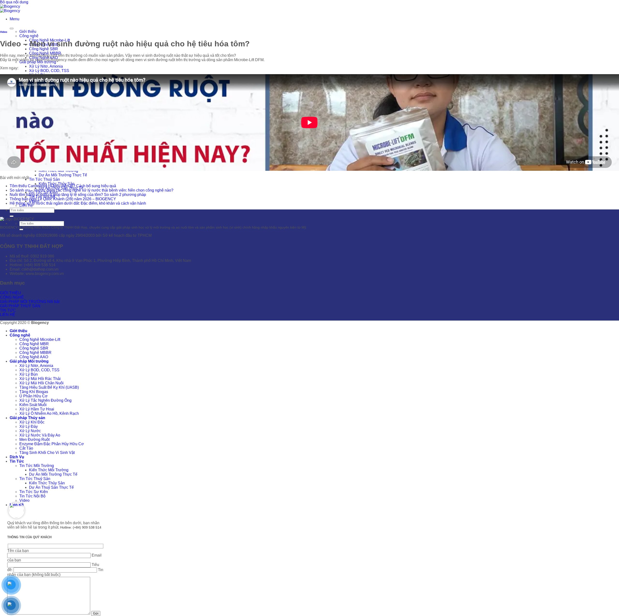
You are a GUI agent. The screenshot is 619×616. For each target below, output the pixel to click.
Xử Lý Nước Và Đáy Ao (39, 435)
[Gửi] (12, 216)
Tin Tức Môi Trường (36, 466)
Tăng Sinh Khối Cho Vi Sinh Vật (47, 453)
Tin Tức (17, 461)
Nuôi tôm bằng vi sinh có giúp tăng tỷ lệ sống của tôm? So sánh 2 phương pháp (78, 195)
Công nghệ (28, 36)
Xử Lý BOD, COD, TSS (49, 71)
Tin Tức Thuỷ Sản (44, 179)
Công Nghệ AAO (33, 357)
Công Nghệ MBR (34, 344)
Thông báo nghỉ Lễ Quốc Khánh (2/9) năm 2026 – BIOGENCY (63, 199)
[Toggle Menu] (12, 28)
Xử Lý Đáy (28, 426)
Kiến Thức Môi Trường (48, 470)
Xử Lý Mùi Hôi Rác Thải (40, 379)
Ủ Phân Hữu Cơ (33, 396)
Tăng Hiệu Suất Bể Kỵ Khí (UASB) (49, 387)
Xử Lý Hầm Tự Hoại (36, 409)
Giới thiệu (27, 31)
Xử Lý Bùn (28, 374)
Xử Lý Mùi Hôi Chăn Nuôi (41, 383)
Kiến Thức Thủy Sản (47, 483)
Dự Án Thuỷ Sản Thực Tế (51, 487)
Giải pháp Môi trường (29, 361)
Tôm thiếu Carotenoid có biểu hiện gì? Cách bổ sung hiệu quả (63, 186)
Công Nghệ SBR (43, 49)
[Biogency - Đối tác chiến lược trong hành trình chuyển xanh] (10, 8)
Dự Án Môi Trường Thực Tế (63, 175)
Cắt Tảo (26, 448)
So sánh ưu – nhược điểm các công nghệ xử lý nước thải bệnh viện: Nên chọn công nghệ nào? (91, 190)
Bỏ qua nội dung (14, 2)
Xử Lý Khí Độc (31, 422)
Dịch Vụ (17, 457)
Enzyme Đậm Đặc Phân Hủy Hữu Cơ (51, 444)
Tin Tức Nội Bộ (32, 496)
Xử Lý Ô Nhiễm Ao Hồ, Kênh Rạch (49, 413)
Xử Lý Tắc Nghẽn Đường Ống (45, 400)
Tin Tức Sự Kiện (33, 492)
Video (3, 31)
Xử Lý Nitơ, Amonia (46, 66)
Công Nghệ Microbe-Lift (39, 339)
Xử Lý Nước (30, 431)
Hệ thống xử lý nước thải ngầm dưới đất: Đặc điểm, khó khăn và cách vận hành (78, 203)
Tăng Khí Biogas (33, 392)
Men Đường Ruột (34, 439)
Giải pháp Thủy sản (27, 418)
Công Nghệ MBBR (35, 353)
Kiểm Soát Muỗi (33, 405)
